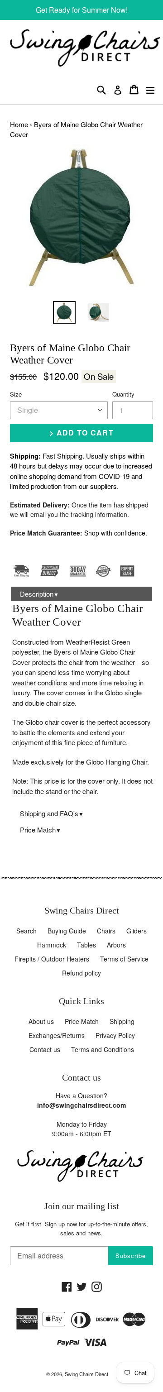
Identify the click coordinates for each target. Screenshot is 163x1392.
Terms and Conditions (102, 1049)
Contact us (44, 1049)
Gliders (136, 930)
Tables (86, 944)
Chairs (106, 930)
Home (19, 124)
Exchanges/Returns (57, 1035)
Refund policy (81, 972)
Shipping (122, 1021)
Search (26, 930)
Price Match (40, 829)
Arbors (116, 944)
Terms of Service (124, 958)
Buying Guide (67, 930)
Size (16, 394)
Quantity (123, 394)
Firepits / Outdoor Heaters (51, 958)
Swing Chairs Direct (86, 1374)
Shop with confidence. (115, 532)
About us (41, 1021)
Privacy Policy (115, 1035)
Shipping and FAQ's (52, 813)
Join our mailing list (81, 1206)
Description (39, 593)
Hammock (51, 944)
